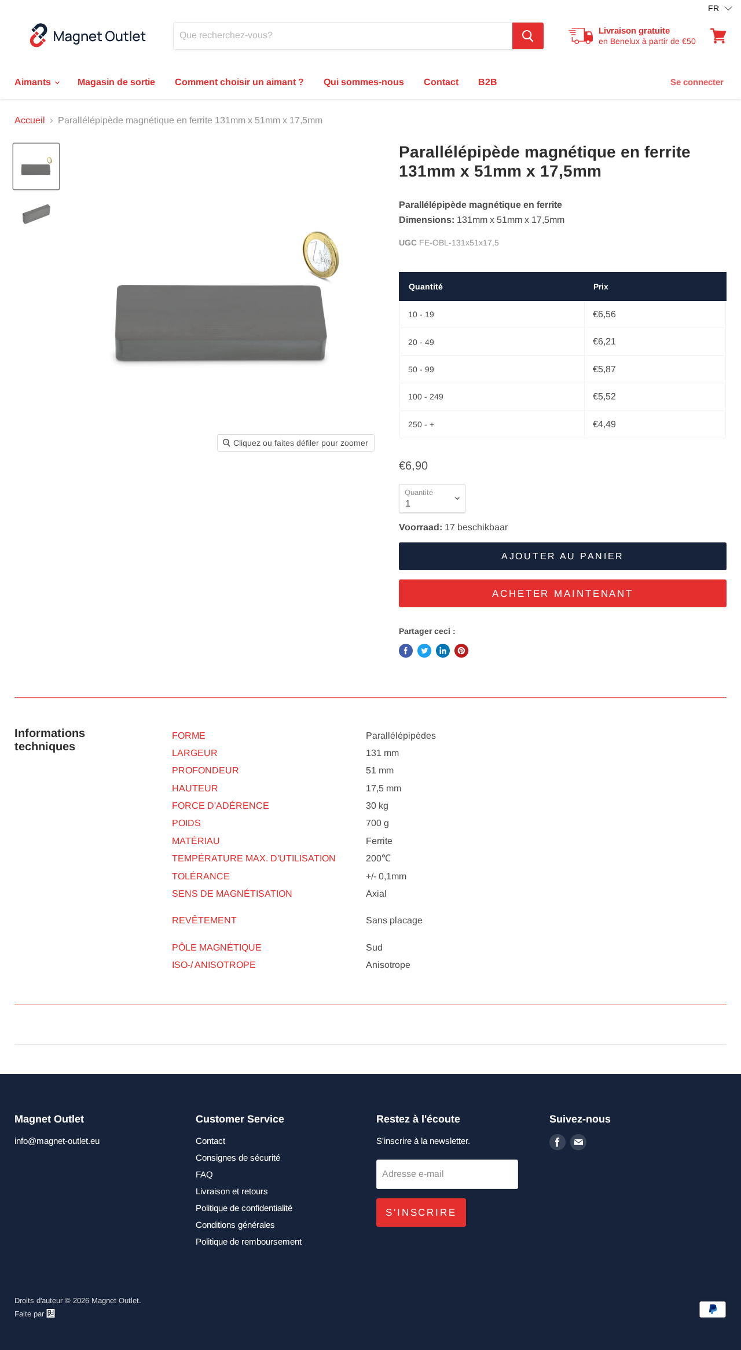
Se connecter (697, 82)
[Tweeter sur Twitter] (424, 651)
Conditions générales (235, 1225)
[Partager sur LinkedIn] (443, 651)
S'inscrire (421, 1212)
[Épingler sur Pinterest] (461, 651)
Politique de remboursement (249, 1241)
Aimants (33, 82)
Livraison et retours (232, 1191)
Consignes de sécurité (238, 1157)
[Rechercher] (528, 36)
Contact (441, 82)
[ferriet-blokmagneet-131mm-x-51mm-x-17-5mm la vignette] (36, 166)
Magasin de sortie (116, 82)
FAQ (204, 1174)
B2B (487, 82)
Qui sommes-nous (364, 82)
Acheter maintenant (562, 593)
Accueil (29, 120)
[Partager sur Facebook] (406, 651)
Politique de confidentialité (244, 1208)
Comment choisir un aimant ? (239, 82)
